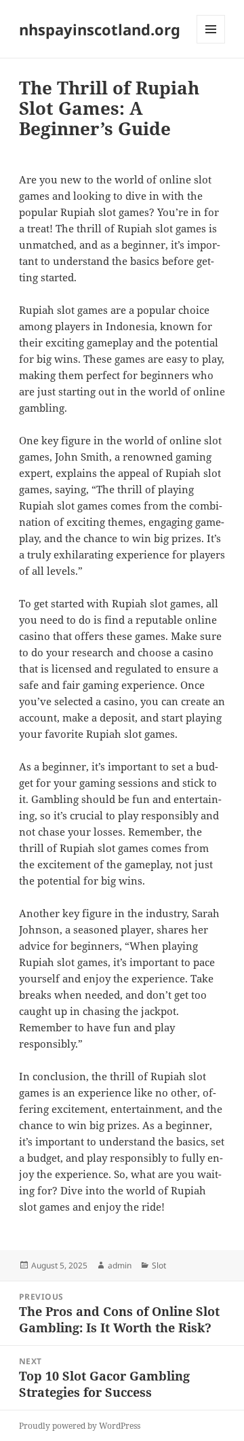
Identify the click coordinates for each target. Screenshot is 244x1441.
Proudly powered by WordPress (79, 1425)
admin (119, 1265)
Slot (159, 1265)
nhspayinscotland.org (99, 29)
